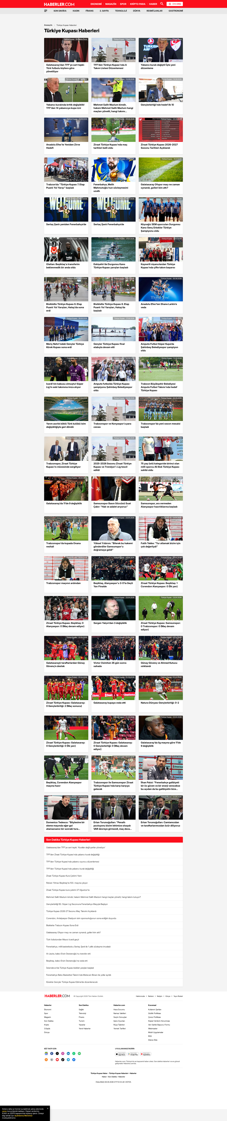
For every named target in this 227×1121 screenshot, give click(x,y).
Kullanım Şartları (154, 1009)
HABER (153, 4)
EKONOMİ (96, 4)
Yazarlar (82, 1025)
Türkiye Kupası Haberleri (66, 25)
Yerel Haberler (85, 1028)
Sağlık (81, 1009)
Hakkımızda (140, 996)
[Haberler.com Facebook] (52, 1053)
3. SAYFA (104, 10)
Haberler (47, 1005)
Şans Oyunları (119, 1021)
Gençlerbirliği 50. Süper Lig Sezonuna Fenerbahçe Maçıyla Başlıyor (77, 904)
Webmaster (153, 1028)
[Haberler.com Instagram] (63, 1053)
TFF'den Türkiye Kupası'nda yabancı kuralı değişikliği (70, 868)
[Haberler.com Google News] (46, 1053)
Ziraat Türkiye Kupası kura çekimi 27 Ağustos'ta (67, 890)
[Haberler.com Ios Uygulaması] (120, 1054)
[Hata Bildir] (100, 1082)
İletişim (159, 996)
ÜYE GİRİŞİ (176, 4)
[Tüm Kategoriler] (45, 10)
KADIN (76, 10)
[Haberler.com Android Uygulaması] (133, 1054)
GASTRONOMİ (176, 10)
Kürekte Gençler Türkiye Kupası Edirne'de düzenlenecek (72, 982)
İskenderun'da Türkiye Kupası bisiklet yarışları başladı (70, 968)
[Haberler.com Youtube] (57, 1060)
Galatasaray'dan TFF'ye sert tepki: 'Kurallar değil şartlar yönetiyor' (75, 847)
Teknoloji (82, 1013)
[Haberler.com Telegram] (68, 1060)
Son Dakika (48, 1021)
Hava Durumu (119, 1009)
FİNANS (89, 10)
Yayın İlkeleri (178, 996)
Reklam (151, 996)
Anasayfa (48, 25)
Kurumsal (152, 1005)
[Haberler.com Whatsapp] (74, 1053)
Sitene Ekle (152, 1040)
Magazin (47, 1017)
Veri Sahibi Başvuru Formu (159, 1025)
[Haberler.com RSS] (46, 1060)
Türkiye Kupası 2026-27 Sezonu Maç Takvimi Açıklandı (71, 911)
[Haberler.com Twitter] (57, 1053)
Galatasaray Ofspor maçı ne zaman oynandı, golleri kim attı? (73, 932)
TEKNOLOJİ (121, 10)
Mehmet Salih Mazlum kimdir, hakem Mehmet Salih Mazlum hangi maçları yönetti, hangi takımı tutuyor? (93, 897)
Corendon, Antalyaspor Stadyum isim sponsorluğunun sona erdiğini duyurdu (81, 918)
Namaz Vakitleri (119, 1013)
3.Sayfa (47, 1028)
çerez (4, 1111)
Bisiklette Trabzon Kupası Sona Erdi (62, 925)
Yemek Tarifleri (119, 1028)
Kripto (46, 1025)
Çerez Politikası (154, 1017)
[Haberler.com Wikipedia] (52, 1060)
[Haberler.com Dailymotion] (74, 1060)
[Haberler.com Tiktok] (63, 1060)
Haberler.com (119, 1005)
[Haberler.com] (57, 996)
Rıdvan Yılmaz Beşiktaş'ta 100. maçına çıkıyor (67, 883)
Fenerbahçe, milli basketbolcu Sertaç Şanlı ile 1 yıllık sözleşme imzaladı (78, 946)
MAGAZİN (110, 4)
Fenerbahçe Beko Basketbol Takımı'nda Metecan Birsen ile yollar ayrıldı (78, 975)
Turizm (81, 1021)
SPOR (123, 4)
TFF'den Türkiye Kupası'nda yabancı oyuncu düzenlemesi (72, 861)
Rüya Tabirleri (119, 1025)
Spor (46, 1013)
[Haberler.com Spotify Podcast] (79, 1053)
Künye (168, 996)
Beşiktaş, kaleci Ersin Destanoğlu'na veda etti (66, 960)
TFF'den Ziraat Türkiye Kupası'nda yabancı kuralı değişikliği (72, 854)
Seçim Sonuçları (120, 1017)
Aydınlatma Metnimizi (23, 1115)
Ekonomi (47, 1009)
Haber (104, 1077)
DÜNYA (136, 10)
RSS (150, 1036)
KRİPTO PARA (137, 4)
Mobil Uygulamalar (155, 1032)
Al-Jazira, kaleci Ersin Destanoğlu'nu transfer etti (68, 953)
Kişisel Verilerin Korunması (159, 1021)
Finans (81, 1017)
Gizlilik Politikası (154, 1013)
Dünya (46, 1032)
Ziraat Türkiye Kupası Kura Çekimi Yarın (64, 875)
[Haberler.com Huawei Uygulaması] (145, 1054)
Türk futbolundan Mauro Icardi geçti (62, 939)
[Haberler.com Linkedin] (68, 1053)
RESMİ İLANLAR (154, 10)
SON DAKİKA (60, 10)
